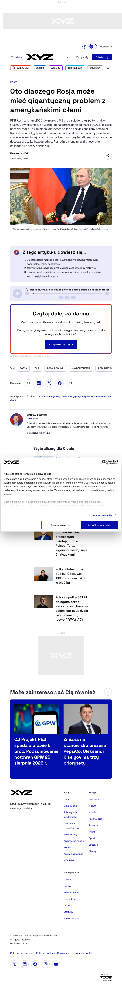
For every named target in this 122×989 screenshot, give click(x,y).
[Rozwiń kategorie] (108, 68)
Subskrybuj (102, 57)
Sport (92, 838)
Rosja (23, 368)
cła (37, 368)
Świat (13, 82)
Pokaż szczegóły (102, 515)
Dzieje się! (23, 67)
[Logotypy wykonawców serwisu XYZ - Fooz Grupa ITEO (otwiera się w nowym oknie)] (106, 978)
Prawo (67, 885)
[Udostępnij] (108, 155)
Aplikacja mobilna (73, 853)
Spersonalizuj (58, 525)
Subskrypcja (70, 805)
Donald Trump (55, 368)
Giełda (67, 879)
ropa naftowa (106, 368)
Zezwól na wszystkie (99, 525)
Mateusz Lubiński (19, 153)
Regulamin (63, 952)
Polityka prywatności (22, 952)
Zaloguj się (82, 57)
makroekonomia (80, 368)
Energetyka (70, 898)
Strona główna (17, 396)
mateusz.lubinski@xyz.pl (39, 432)
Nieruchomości (72, 918)
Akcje (67, 905)
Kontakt (68, 847)
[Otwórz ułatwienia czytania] (84, 46)
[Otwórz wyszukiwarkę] (68, 57)
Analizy (55, 67)
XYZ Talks (69, 860)
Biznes (40, 67)
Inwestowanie (71, 892)
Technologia (75, 67)
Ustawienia (82, 952)
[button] (108, 692)
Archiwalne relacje (74, 840)
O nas (67, 799)
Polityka (95, 67)
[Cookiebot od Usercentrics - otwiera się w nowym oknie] (104, 462)
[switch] (93, 46)
